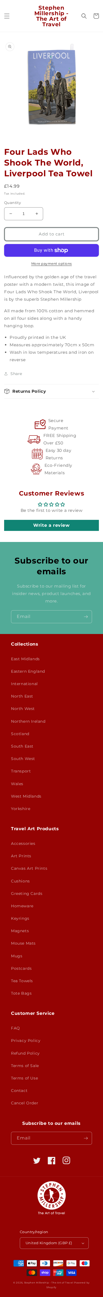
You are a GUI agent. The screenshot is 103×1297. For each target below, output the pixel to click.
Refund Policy (25, 1053)
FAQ (15, 1028)
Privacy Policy (25, 1040)
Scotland (20, 733)
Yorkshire (20, 808)
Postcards (21, 968)
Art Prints (21, 855)
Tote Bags (21, 993)
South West (23, 758)
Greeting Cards (26, 893)
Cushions (20, 881)
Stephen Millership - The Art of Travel (48, 1282)
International (24, 683)
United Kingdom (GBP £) (49, 1243)
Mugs (16, 955)
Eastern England (28, 671)
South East (22, 746)
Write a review (51, 525)
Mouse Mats (23, 943)
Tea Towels (22, 980)
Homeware (22, 905)
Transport (21, 771)
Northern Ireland (28, 721)
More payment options (51, 263)
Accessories (23, 843)
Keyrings (20, 918)
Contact (19, 1090)
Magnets (20, 930)
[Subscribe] (86, 616)
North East (22, 696)
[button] (7, 16)
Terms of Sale (25, 1065)
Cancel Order (24, 1103)
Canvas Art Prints (29, 868)
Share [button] (16, 373)
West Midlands (26, 796)
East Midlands (25, 658)
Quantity (12, 202)
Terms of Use (24, 1078)
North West (23, 708)
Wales (17, 783)
